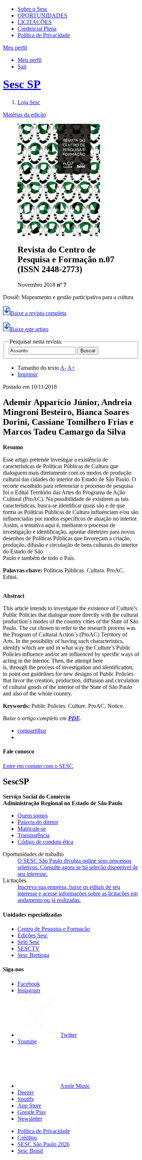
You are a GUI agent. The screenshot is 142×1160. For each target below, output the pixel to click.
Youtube (27, 1041)
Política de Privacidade (43, 35)
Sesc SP (22, 84)
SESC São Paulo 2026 (43, 1144)
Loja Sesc (28, 102)
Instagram (28, 990)
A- (63, 368)
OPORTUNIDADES (42, 15)
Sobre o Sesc (32, 9)
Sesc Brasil (30, 1151)
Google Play (31, 1112)
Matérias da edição (24, 114)
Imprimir (27, 374)
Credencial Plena (36, 29)
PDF (73, 718)
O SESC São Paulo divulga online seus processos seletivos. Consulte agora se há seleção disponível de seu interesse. (77, 867)
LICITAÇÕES (34, 22)
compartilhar (31, 731)
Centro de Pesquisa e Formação (53, 929)
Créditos (27, 1137)
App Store (29, 1105)
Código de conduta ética (45, 842)
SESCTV (28, 948)
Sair (22, 66)
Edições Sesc (32, 935)
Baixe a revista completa (38, 313)
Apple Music (75, 1086)
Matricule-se (31, 829)
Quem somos (32, 815)
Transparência (33, 835)
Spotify (25, 1099)
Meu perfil (29, 60)
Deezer (25, 1092)
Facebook (28, 984)
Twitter (68, 1035)
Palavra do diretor (37, 822)
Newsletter (29, 1119)
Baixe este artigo (29, 329)
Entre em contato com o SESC (38, 766)
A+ (71, 368)
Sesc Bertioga (33, 955)
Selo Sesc (28, 942)
